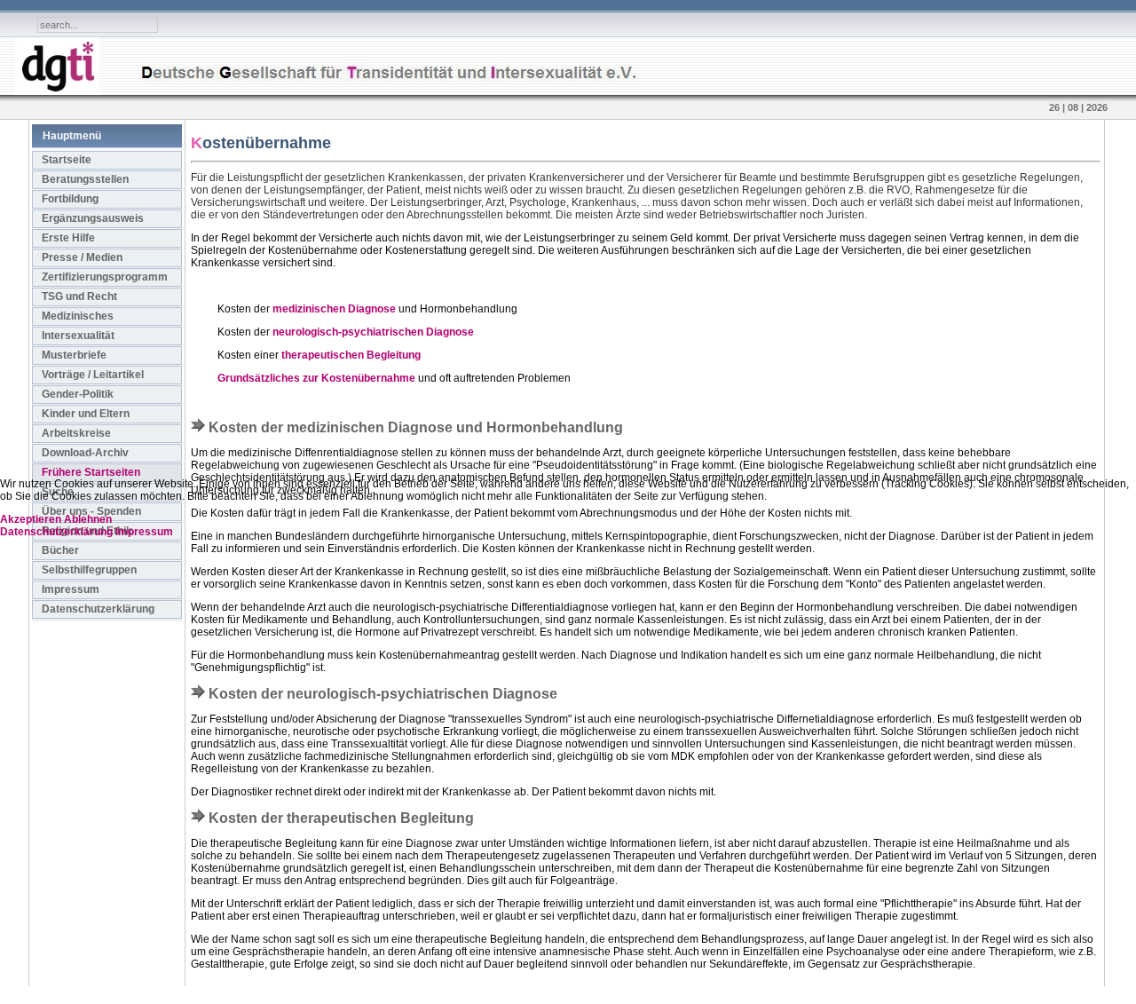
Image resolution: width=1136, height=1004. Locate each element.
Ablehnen (88, 519)
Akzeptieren (30, 519)
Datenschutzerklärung (57, 532)
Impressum (144, 532)
